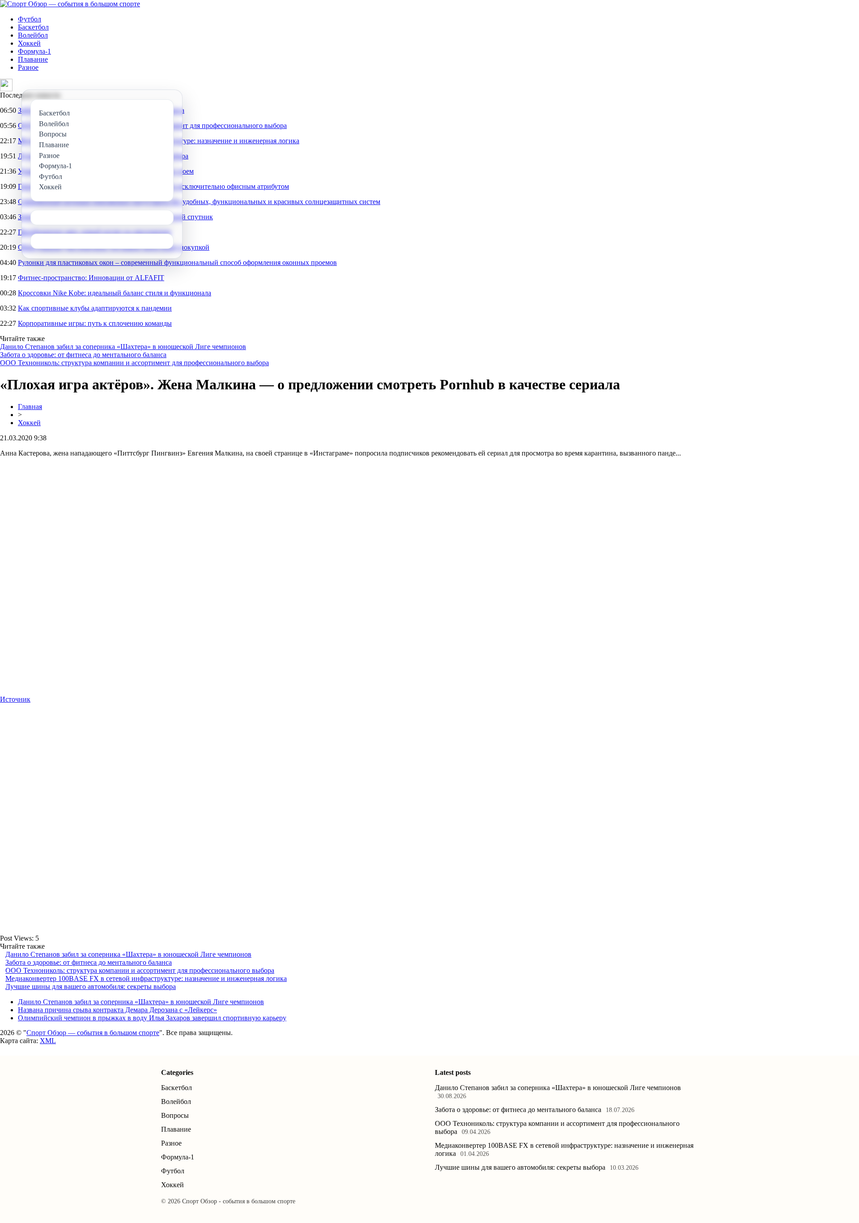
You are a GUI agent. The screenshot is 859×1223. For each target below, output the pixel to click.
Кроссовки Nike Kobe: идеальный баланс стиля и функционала (114, 293)
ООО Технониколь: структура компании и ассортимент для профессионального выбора (134, 362)
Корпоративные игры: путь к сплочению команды (95, 323)
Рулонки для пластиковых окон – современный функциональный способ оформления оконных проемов (177, 262)
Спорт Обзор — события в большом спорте (92, 1032)
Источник (15, 699)
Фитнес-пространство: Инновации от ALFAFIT (91, 277)
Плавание (33, 59)
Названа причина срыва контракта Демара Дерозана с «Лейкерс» (117, 1010)
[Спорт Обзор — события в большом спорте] (70, 4)
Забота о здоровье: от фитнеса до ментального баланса (83, 354)
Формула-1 (34, 51)
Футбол (29, 19)
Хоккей (29, 43)
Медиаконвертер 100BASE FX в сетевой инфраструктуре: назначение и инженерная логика (146, 978)
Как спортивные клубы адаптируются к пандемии (95, 308)
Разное (28, 67)
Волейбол (33, 35)
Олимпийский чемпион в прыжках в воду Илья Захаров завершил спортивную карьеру (152, 1018)
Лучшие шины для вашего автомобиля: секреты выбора (90, 986)
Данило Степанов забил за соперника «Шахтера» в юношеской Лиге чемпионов (123, 346)
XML (48, 1040)
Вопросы (175, 1115)
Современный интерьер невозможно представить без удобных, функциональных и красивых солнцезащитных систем (199, 201)
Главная (30, 406)
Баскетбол (33, 27)
